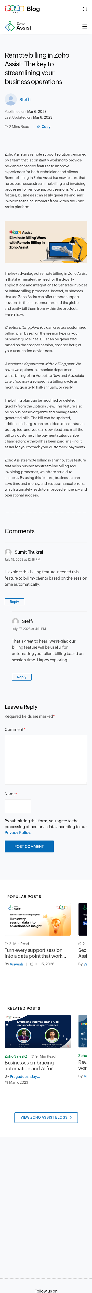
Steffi (25, 99)
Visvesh (16, 964)
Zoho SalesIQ (16, 1056)
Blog (33, 8)
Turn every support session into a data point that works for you (34, 953)
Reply (14, 602)
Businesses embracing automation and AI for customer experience (29, 1066)
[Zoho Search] (85, 9)
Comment (14, 729)
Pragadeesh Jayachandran (27, 1076)
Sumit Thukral (29, 552)
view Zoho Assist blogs (44, 1117)
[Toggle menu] (84, 26)
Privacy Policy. (18, 832)
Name (10, 794)
